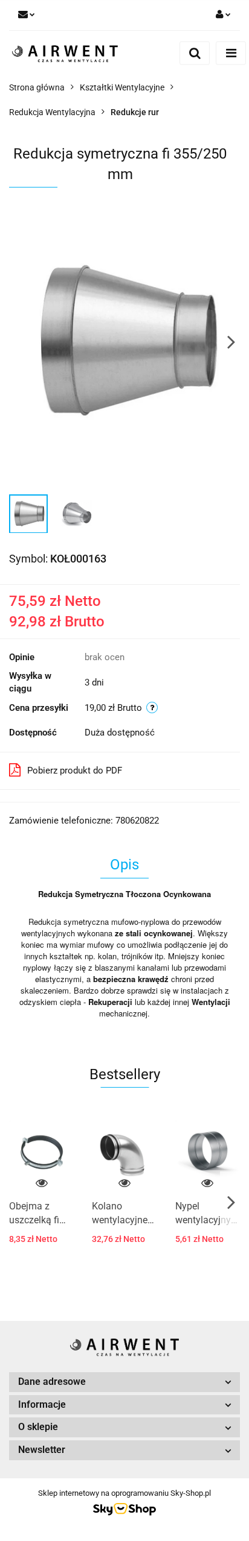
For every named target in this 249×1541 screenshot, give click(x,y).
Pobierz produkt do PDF (74, 770)
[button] (124, 1382)
